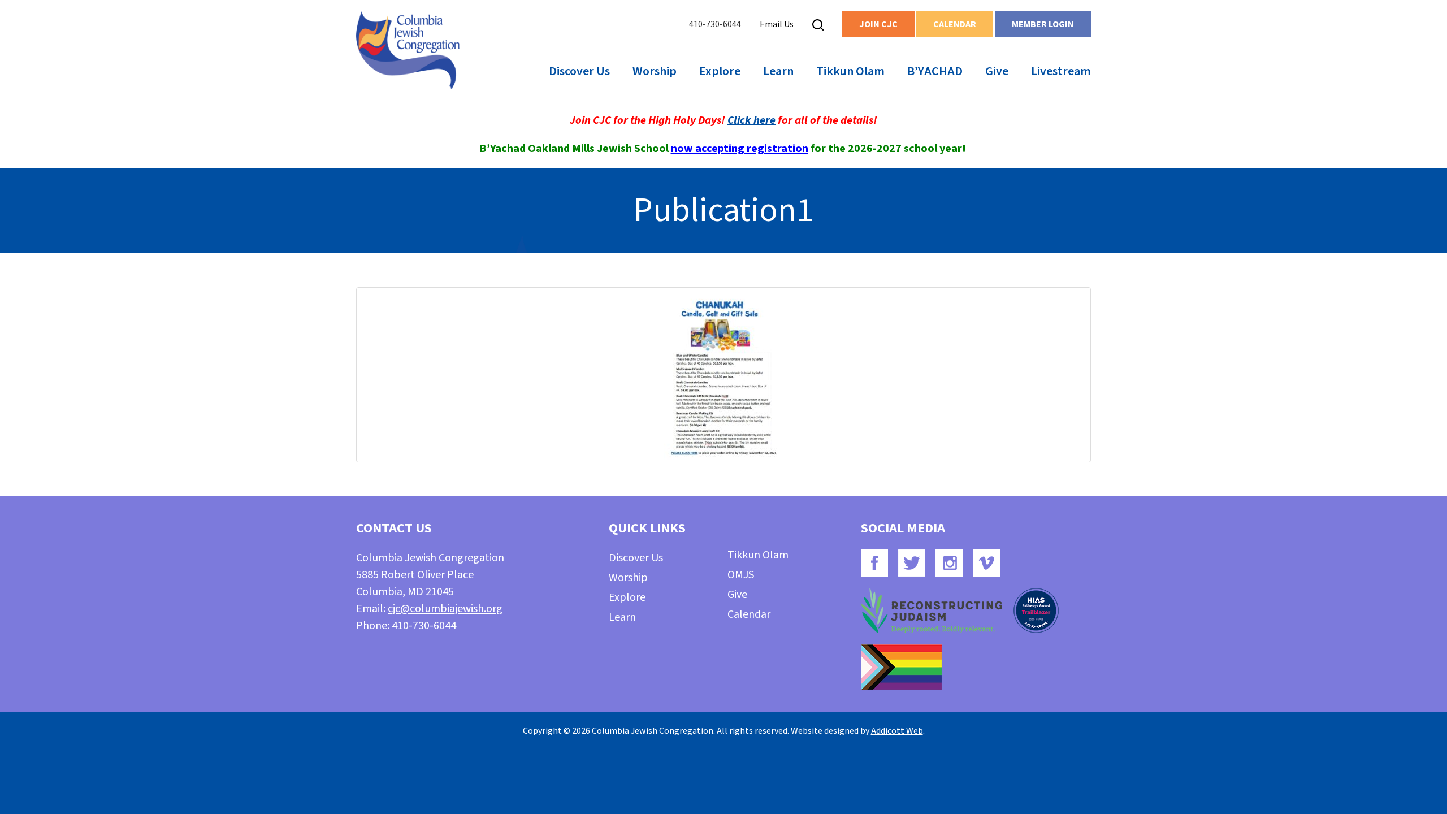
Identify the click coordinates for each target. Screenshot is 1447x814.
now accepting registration (739, 149)
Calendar (954, 24)
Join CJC (878, 24)
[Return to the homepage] (408, 50)
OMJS (740, 575)
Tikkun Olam (850, 71)
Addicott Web (897, 731)
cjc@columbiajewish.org (445, 609)
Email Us (777, 24)
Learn (778, 71)
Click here (751, 120)
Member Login (1043, 24)
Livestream (1061, 71)
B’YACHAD (935, 71)
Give (996, 71)
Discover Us (579, 71)
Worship (654, 71)
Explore (719, 71)
